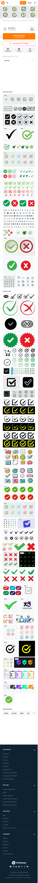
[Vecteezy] (3, 3)
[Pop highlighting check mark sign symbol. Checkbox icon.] (19, 830)
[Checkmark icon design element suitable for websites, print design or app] (19, 659)
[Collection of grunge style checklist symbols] (11, 708)
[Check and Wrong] (19, 371)
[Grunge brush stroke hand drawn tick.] (25, 768)
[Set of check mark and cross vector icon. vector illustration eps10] (12, 338)
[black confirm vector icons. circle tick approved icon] (14, 442)
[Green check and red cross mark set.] (19, 224)
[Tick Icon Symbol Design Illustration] (11, 387)
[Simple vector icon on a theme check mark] (10, 636)
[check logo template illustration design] (11, 770)
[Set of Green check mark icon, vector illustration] (9, 325)
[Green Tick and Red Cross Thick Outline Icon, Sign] (13, 680)
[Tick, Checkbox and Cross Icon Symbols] (8, 671)
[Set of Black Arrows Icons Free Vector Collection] (19, 254)
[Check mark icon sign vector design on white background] (19, 309)
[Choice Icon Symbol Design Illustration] (6, 353)
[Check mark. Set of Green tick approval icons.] (15, 170)
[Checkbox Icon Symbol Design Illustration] (29, 460)
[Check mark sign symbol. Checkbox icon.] (19, 519)
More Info (6, 60)
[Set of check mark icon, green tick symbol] (8, 108)
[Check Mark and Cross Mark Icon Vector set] (10, 197)
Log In (29, 2)
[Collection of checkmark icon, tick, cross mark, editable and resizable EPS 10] (15, 469)
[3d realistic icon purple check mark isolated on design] (11, 647)
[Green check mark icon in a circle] (11, 158)
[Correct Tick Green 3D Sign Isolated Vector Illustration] (24, 754)
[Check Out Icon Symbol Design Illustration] (7, 432)
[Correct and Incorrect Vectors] (8, 268)
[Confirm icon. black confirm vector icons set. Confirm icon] (14, 460)
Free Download (19, 36)
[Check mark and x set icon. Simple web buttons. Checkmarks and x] (19, 239)
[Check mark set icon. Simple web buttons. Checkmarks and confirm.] (13, 115)
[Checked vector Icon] (9, 753)
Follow (32, 30)
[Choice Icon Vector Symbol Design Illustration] (11, 403)
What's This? (15, 56)
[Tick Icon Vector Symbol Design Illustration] (7, 451)
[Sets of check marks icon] (19, 725)
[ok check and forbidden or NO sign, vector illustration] (19, 419)
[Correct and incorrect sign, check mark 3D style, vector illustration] (19, 289)
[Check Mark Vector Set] (11, 209)
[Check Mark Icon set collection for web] (15, 360)
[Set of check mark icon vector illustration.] (19, 98)
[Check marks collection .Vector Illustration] (14, 507)
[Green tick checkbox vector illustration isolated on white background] (23, 154)
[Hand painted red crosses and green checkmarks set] (11, 692)
